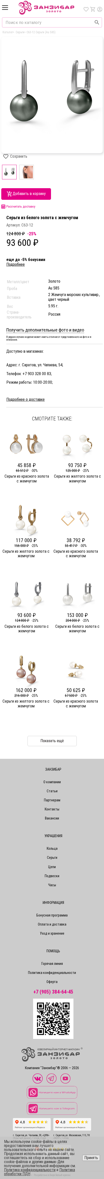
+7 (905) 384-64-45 (53, 992)
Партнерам (52, 800)
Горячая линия (52, 964)
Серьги (52, 858)
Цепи (52, 867)
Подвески (52, 876)
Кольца (52, 848)
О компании (52, 782)
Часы (52, 885)
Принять (91, 1157)
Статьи (52, 791)
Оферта (52, 982)
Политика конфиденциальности (52, 973)
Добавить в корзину (29, 193)
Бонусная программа (52, 915)
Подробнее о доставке (25, 399)
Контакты (52, 809)
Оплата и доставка (52, 924)
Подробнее (15, 264)
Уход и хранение (52, 933)
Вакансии (52, 818)
